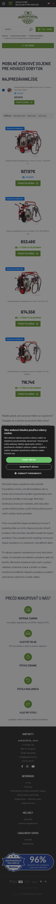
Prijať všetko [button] (29, 460)
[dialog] (28, 452)
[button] (28, 473)
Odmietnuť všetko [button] (29, 467)
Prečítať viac (9, 453)
